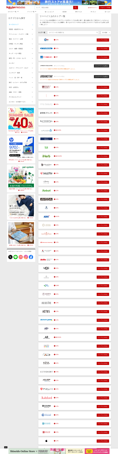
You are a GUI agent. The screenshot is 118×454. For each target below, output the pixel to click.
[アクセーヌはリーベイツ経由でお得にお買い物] (46, 302)
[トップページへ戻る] (15, 7)
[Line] (15, 257)
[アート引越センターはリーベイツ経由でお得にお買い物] (46, 57)
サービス (79, 11)
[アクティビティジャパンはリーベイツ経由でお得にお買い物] (46, 320)
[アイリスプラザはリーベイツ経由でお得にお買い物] (46, 173)
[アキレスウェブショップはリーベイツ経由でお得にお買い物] (46, 259)
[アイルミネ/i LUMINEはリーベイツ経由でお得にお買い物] (46, 182)
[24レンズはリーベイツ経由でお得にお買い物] (46, 39)
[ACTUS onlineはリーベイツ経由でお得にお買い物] (46, 311)
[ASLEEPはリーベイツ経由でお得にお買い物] (46, 380)
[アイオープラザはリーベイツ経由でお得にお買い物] (46, 130)
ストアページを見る (101, 66)
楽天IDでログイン (93, 7)
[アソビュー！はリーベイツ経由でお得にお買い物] (46, 389)
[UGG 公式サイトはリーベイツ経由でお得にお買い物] (46, 268)
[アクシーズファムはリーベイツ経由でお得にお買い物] (46, 294)
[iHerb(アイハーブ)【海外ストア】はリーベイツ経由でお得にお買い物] (46, 156)
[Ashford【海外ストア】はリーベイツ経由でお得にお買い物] (46, 397)
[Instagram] (26, 257)
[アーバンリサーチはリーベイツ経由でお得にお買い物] (46, 87)
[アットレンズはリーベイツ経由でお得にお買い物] (46, 432)
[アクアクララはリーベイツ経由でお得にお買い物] (46, 285)
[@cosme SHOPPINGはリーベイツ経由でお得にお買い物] (46, 406)
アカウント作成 (105, 7)
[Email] (21, 257)
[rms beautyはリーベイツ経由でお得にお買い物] (46, 104)
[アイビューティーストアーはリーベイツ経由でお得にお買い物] (46, 164)
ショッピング (50, 11)
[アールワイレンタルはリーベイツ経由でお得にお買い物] (46, 121)
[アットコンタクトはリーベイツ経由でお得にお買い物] (46, 415)
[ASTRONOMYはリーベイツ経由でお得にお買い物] (46, 371)
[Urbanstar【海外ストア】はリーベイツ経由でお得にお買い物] (46, 76)
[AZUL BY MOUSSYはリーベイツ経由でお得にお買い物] (46, 363)
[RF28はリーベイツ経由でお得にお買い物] (46, 95)
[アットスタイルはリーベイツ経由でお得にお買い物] (46, 423)
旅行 (65, 11)
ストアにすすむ (103, 40)
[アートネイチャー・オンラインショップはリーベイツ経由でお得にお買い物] (46, 48)
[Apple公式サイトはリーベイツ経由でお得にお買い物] (46, 441)
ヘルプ (108, 11)
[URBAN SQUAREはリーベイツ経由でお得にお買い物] (46, 65)
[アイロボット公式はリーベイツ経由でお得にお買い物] (46, 190)
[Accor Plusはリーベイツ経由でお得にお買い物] (46, 328)
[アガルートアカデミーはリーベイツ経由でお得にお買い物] (46, 251)
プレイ (94, 11)
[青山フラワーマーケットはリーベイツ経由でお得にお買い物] (46, 233)
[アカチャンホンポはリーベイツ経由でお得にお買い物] (46, 242)
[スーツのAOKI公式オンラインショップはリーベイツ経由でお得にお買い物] (46, 216)
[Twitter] (10, 257)
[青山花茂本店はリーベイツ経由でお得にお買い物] (46, 225)
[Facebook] (31, 257)
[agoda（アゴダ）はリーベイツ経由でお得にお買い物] (46, 346)
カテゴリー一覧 (12, 11)
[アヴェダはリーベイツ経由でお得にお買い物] (46, 199)
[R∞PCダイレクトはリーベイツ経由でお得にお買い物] (46, 113)
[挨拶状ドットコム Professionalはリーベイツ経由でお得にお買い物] (46, 139)
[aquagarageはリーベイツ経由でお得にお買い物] (46, 277)
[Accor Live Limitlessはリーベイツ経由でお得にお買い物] (46, 337)
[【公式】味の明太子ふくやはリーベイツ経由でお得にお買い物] (46, 354)
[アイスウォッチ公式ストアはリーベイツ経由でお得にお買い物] (46, 147)
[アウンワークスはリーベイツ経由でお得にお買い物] (46, 208)
